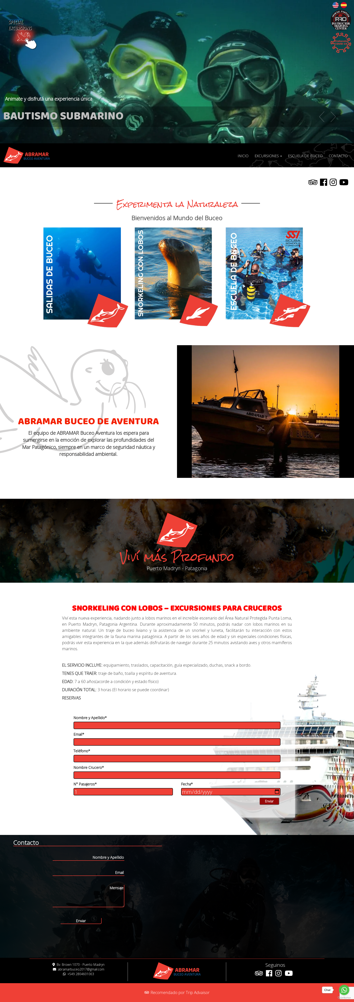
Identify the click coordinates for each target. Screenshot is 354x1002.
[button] (315, 116)
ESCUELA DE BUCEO (305, 155)
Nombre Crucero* (89, 767)
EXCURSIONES (267, 155)
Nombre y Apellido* (90, 717)
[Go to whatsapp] (344, 990)
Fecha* (187, 783)
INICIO (243, 155)
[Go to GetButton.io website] (344, 997)
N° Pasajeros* (85, 783)
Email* (79, 734)
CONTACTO (338, 155)
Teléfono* (82, 750)
